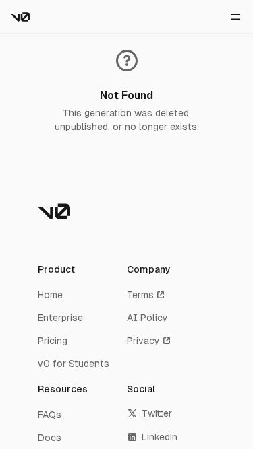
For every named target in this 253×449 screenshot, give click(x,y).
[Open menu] (235, 16)
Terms (140, 294)
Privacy (143, 340)
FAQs (49, 414)
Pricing (52, 340)
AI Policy (147, 317)
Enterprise (60, 317)
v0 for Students (73, 363)
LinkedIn (159, 436)
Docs (49, 437)
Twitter (157, 413)
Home (50, 294)
